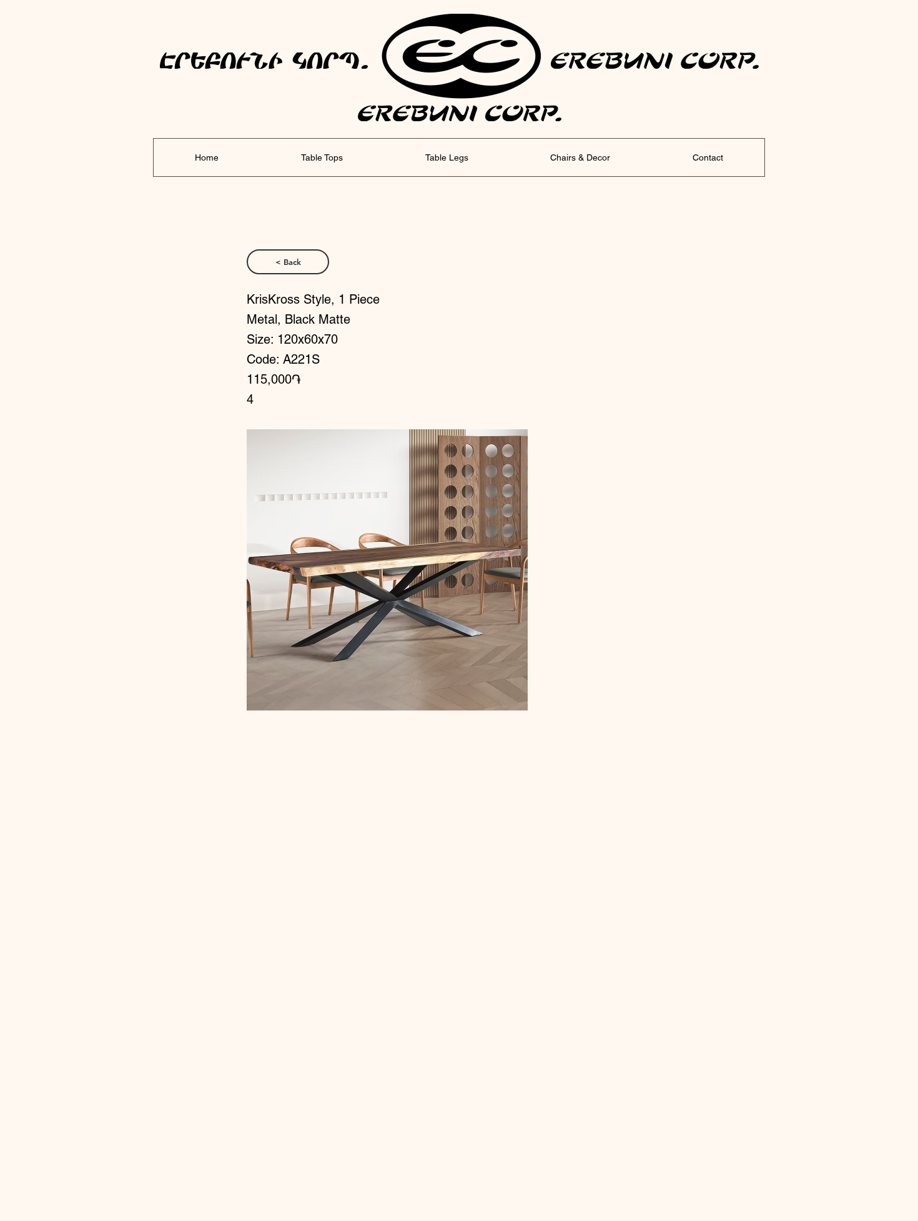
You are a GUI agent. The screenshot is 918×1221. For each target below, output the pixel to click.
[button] (387, 569)
